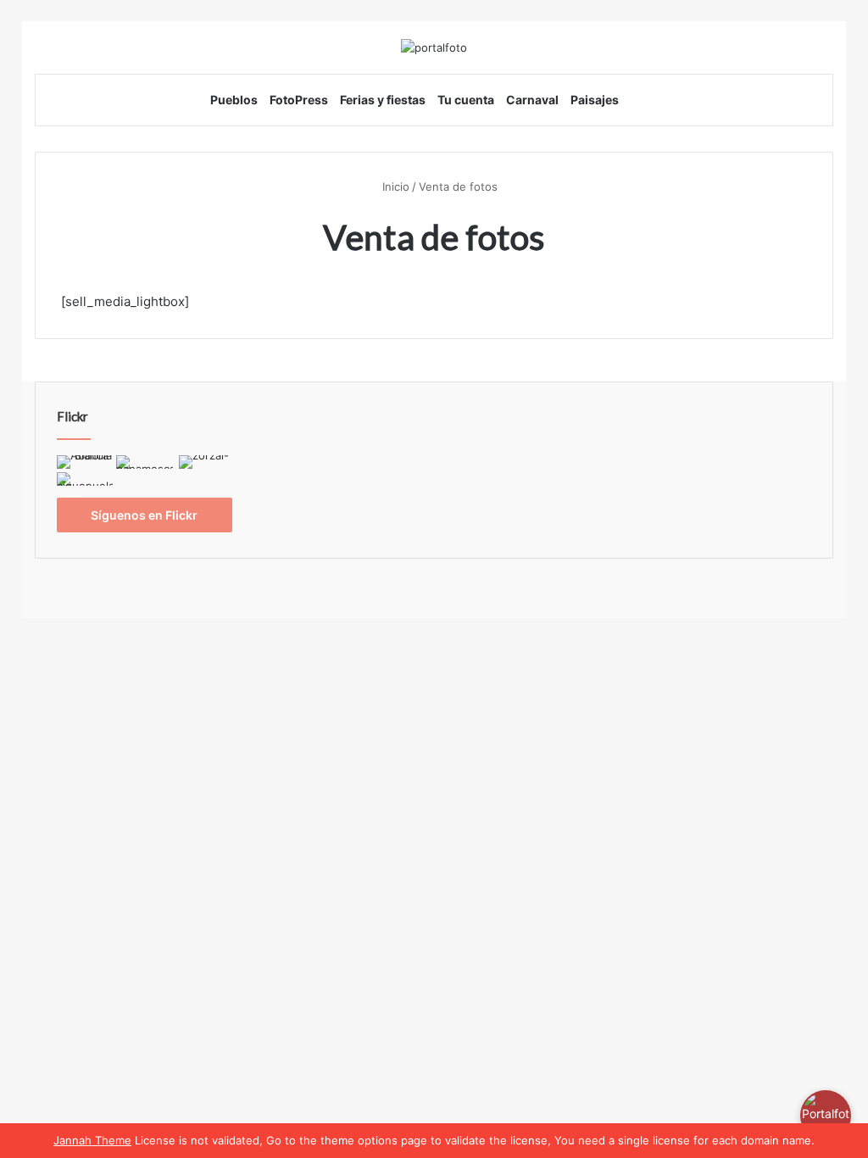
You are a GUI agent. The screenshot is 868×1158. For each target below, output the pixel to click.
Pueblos (234, 99)
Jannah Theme (92, 1140)
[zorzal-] (205, 463)
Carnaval (532, 99)
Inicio (394, 186)
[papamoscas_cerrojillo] (144, 463)
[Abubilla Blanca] (85, 463)
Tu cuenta (465, 99)
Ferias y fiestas (383, 99)
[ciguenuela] (85, 480)
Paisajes (594, 99)
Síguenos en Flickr (144, 515)
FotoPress (299, 99)
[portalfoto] (434, 47)
